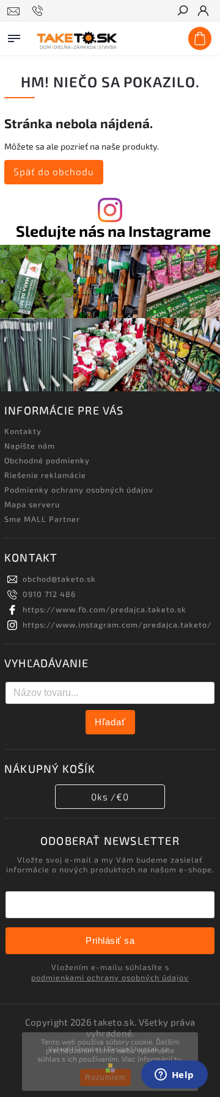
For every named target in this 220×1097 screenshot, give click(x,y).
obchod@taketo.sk (59, 579)
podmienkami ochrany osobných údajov (110, 977)
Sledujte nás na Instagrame (113, 231)
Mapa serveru (32, 504)
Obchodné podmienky (47, 460)
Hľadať (110, 722)
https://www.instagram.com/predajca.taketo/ (117, 624)
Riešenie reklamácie (45, 475)
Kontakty (23, 431)
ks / (110, 796)
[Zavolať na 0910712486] (39, 11)
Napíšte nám (29, 446)
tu (178, 1058)
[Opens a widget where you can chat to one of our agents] (174, 1075)
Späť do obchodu (53, 171)
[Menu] (14, 36)
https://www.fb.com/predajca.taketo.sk (104, 609)
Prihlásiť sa (110, 940)
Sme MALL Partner (42, 519)
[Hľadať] (182, 11)
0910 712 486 (49, 594)
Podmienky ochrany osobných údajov (78, 489)
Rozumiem (105, 1077)
